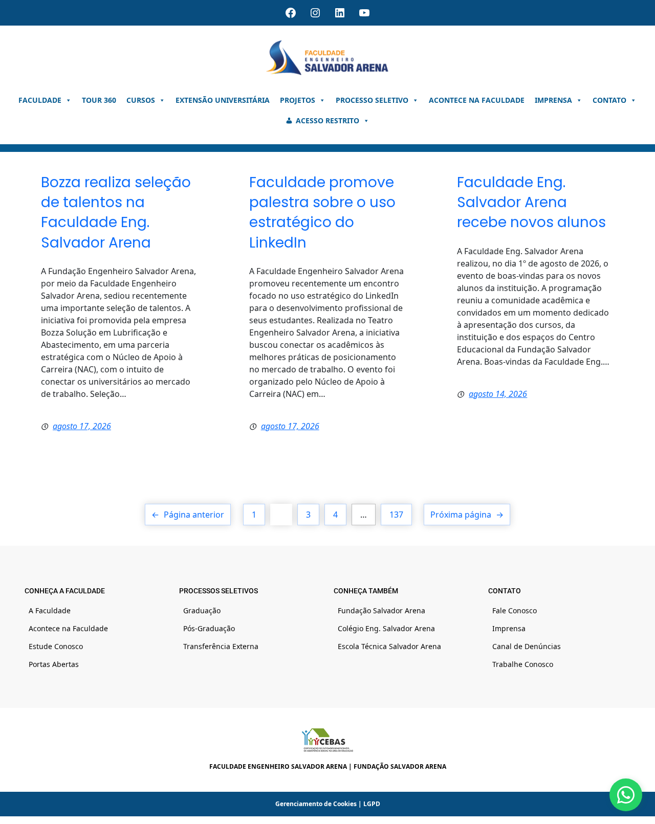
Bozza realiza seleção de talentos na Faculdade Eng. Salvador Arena (116, 212)
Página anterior (187, 514)
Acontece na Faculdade (477, 100)
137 (396, 514)
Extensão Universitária (223, 100)
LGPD (371, 803)
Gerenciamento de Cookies (316, 803)
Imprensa (553, 100)
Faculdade (39, 100)
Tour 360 (99, 100)
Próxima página (467, 514)
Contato (609, 100)
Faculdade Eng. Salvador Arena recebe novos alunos (531, 202)
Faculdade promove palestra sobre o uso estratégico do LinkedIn (322, 212)
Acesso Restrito (327, 120)
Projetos (297, 100)
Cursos (140, 100)
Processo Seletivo (372, 100)
